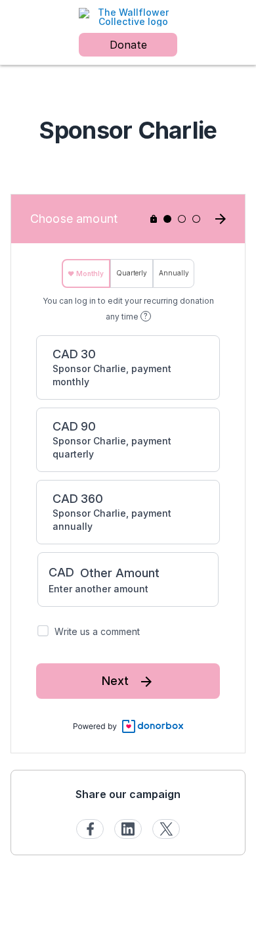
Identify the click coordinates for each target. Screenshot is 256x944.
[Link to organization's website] (128, 16)
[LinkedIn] (128, 829)
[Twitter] (166, 829)
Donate (128, 44)
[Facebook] (90, 829)
